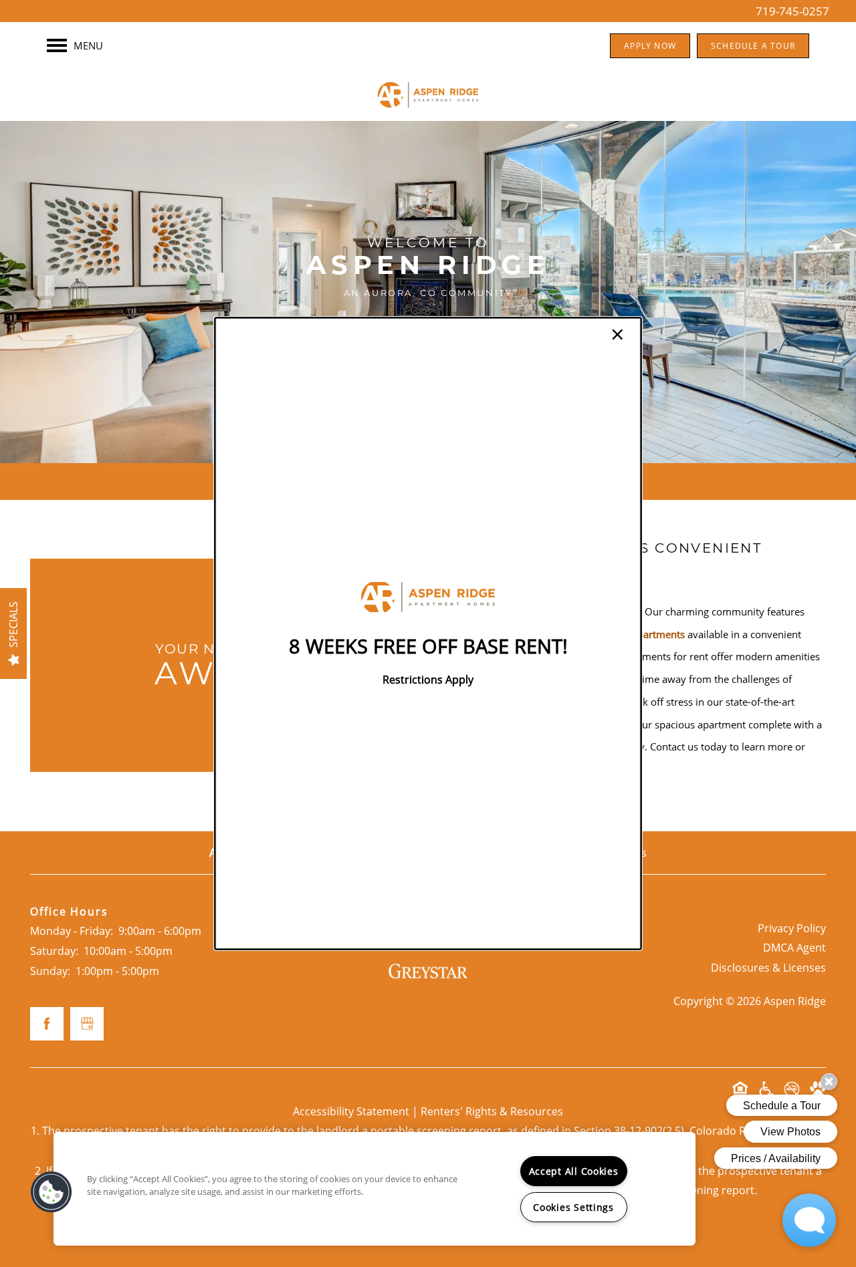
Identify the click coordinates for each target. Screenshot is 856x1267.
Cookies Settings (573, 1207)
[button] (51, 1192)
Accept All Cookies (574, 1171)
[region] (375, 1189)
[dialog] (428, 633)
